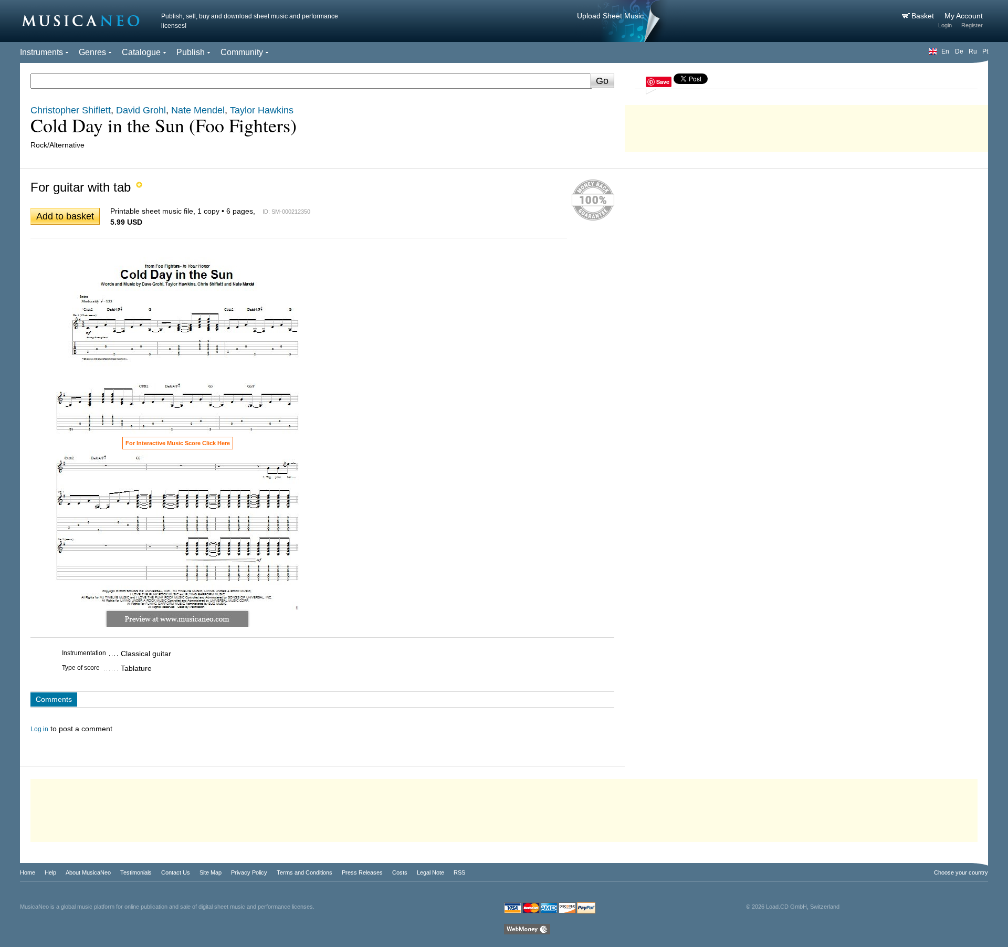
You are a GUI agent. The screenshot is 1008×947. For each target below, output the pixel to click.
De (959, 51)
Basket (923, 16)
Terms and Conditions (304, 872)
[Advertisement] (806, 126)
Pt (985, 51)
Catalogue (141, 52)
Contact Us (175, 872)
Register (972, 25)
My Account (963, 16)
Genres (92, 52)
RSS (459, 872)
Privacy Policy (249, 872)
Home (27, 872)
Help (50, 872)
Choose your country (961, 872)
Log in (39, 729)
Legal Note (430, 872)
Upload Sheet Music (610, 16)
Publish (190, 52)
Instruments (41, 52)
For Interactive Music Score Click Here (177, 443)
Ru (973, 51)
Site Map (211, 872)
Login (945, 25)
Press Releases (362, 872)
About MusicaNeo (88, 872)
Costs (399, 872)
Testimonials (136, 872)
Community (241, 52)
